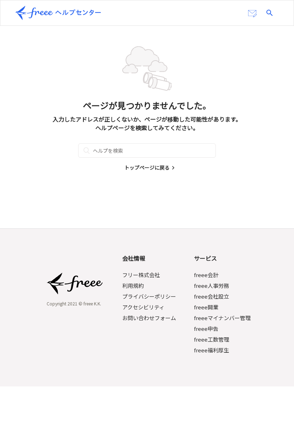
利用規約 (133, 285)
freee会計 (206, 275)
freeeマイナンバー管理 (222, 318)
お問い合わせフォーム (149, 318)
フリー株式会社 (141, 275)
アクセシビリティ (143, 307)
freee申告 (206, 328)
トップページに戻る (147, 167)
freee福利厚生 (211, 350)
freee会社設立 (211, 296)
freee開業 (206, 307)
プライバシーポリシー (149, 296)
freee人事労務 (211, 285)
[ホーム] (58, 13)
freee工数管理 (211, 339)
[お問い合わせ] (252, 14)
